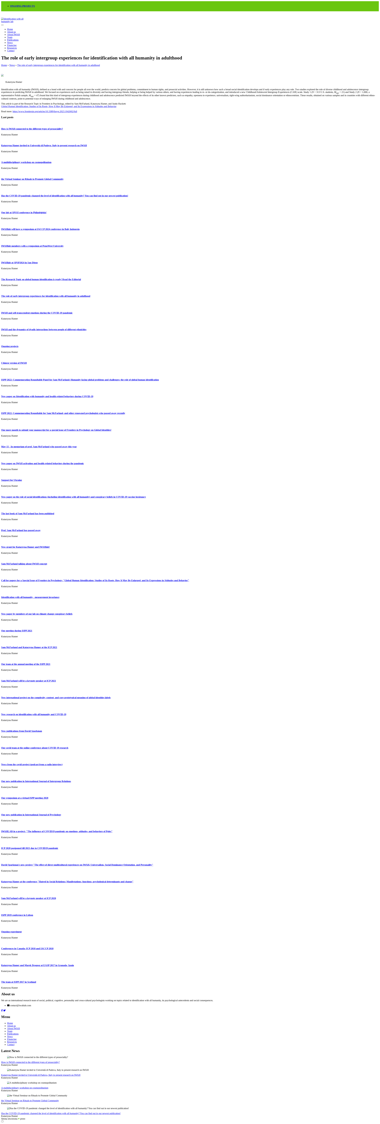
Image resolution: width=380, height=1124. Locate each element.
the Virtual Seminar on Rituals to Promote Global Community (32, 179)
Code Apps (30, 1119)
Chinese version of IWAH (14, 363)
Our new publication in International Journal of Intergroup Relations (36, 781)
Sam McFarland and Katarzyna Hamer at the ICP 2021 (29, 647)
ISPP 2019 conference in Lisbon (17, 915)
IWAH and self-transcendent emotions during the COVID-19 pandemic (37, 313)
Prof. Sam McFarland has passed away (21, 530)
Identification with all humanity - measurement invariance (30, 597)
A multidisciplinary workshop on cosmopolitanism (26, 162)
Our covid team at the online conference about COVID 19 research (34, 748)
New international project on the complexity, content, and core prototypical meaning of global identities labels (56, 697)
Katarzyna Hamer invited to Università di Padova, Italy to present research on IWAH (44, 145)
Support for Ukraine (11, 480)
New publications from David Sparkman (21, 731)
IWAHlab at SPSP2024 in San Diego (19, 262)
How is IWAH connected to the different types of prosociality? (32, 129)
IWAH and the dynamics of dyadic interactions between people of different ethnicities (43, 329)
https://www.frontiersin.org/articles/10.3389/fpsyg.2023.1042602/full (45, 111)
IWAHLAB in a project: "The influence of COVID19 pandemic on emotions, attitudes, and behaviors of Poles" (57, 831)
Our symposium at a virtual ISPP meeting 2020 (24, 798)
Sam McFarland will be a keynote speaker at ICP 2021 (28, 681)
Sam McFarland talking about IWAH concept (24, 564)
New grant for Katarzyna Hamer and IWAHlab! (25, 547)
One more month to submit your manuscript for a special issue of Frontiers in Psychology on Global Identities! (56, 430)
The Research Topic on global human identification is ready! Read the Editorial (41, 279)
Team (9, 37)
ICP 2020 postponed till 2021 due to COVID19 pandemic (29, 848)
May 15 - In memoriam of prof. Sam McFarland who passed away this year (39, 446)
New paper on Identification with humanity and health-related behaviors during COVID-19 (47, 396)
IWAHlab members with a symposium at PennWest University (32, 246)
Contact (10, 50)
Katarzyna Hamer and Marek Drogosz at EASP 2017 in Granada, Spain (37, 965)
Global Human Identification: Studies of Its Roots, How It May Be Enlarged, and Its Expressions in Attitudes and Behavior (58, 106)
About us (11, 32)
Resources (12, 48)
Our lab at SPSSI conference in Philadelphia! (23, 212)
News (10, 42)
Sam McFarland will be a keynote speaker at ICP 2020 (28, 898)
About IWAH (13, 34)
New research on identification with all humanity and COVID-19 (33, 714)
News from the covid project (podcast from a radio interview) (31, 764)
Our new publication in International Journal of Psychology (31, 814)
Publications (13, 40)
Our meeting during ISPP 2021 (16, 630)
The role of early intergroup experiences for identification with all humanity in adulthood (58, 65)
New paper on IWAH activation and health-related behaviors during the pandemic (42, 463)
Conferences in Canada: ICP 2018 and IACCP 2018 (27, 948)
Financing (11, 45)
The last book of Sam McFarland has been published (27, 513)
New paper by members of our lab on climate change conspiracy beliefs (36, 614)
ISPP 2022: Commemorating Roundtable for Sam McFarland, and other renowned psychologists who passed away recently (63, 413)
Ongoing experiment (11, 931)
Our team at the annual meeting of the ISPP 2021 (25, 664)
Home (10, 29)
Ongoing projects (9, 346)
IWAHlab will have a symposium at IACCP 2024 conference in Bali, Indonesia (40, 229)
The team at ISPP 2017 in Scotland (18, 982)
